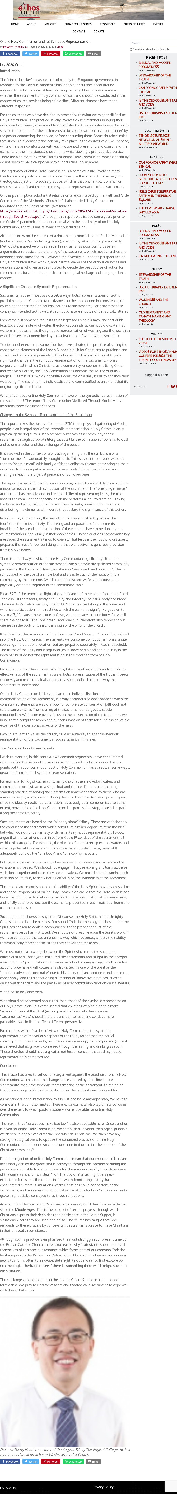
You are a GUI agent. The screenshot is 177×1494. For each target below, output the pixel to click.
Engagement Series (78, 24)
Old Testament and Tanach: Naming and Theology (155, 316)
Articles (50, 24)
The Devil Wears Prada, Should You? (157, 210)
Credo (60, 46)
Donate (99, 31)
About (31, 24)
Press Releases (134, 24)
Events (158, 24)
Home (15, 24)
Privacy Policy (103, 1486)
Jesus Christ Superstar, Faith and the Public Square (158, 196)
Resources (107, 24)
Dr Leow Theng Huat (15, 46)
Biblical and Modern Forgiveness (155, 65)
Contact (79, 31)
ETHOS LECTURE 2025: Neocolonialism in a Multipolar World (155, 140)
